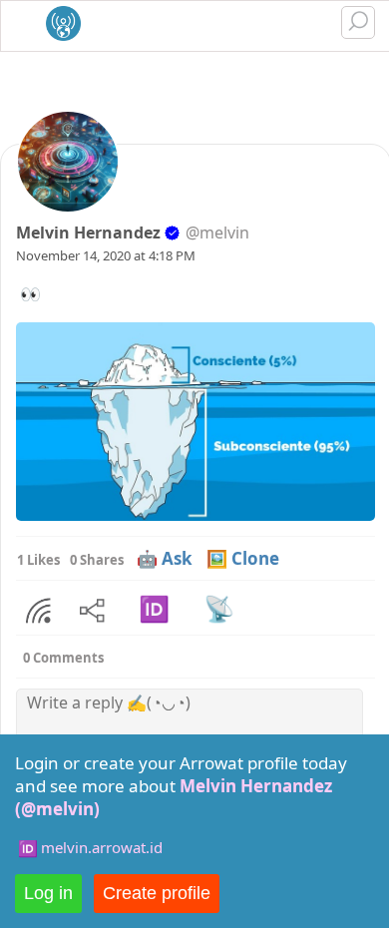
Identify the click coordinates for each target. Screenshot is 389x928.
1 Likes (38, 560)
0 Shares (97, 560)
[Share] (38, 611)
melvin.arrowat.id (102, 847)
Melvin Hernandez (88, 232)
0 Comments (63, 658)
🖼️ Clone (242, 558)
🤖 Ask (165, 558)
